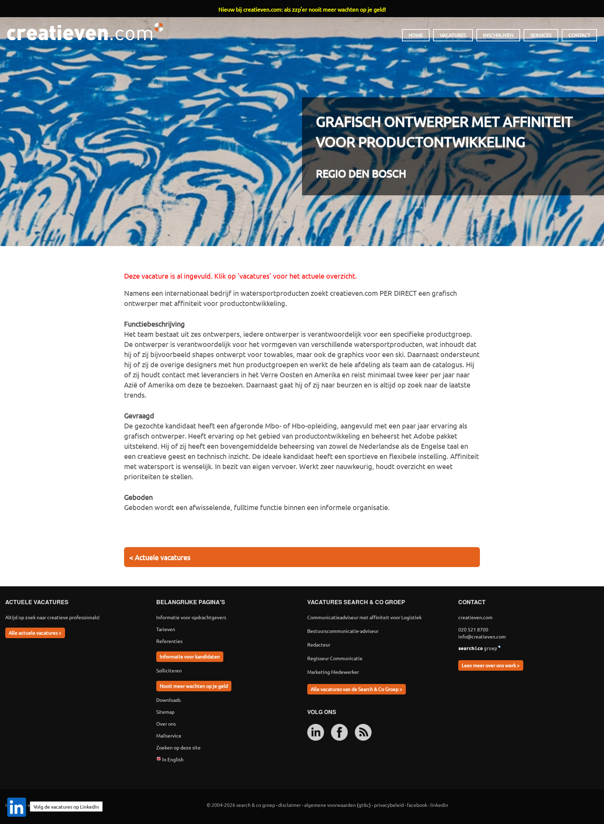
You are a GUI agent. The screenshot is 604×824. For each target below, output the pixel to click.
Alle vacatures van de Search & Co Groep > (356, 689)
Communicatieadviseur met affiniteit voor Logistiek (364, 617)
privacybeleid (389, 805)
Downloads (168, 700)
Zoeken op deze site (178, 747)
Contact (579, 35)
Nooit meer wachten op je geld (194, 686)
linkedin (439, 805)
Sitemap (165, 711)
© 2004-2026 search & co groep (241, 805)
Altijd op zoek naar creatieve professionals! (52, 617)
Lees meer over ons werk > (491, 665)
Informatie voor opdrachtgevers (191, 617)
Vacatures (453, 35)
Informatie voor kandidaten (190, 656)
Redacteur (318, 644)
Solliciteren (169, 670)
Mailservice (168, 735)
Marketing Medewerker (333, 672)
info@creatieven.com (482, 636)
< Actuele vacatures (159, 557)
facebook (417, 805)
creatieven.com (85, 31)
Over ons (166, 723)
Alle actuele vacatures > (35, 632)
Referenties (169, 641)
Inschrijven (498, 35)
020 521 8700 (473, 629)
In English (172, 759)
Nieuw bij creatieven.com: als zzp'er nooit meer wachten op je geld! (302, 9)
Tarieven (165, 629)
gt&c (364, 805)
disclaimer (289, 805)
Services (541, 35)
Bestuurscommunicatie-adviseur (343, 631)
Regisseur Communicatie (334, 658)
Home (416, 35)
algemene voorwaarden (330, 805)
